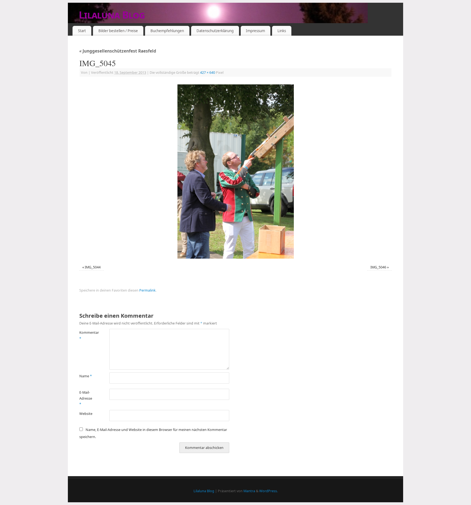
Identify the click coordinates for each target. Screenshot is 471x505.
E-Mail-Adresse (85, 398)
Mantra (249, 491)
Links (281, 30)
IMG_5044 (93, 267)
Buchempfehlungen (167, 30)
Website (85, 413)
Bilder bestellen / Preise (118, 30)
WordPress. (268, 491)
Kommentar (86, 335)
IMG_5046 (378, 267)
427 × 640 (207, 72)
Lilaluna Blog (112, 15)
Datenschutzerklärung (215, 30)
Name (85, 376)
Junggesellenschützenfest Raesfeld (117, 51)
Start (82, 30)
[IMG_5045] (235, 171)
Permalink (147, 290)
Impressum (255, 30)
